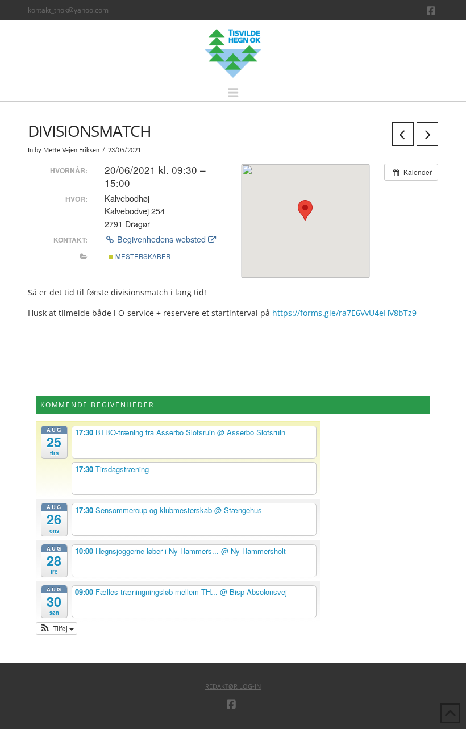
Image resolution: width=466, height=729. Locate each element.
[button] (233, 93)
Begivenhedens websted (161, 239)
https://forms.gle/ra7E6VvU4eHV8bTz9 (344, 312)
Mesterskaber (142, 256)
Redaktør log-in (233, 686)
